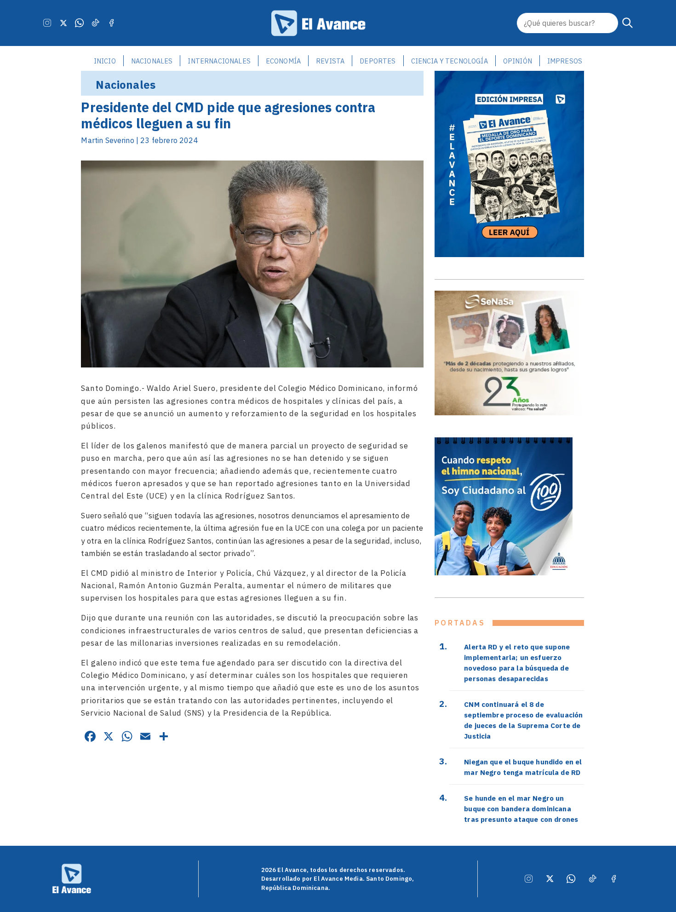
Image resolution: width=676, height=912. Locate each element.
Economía (283, 61)
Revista (330, 61)
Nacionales (152, 61)
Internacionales (219, 61)
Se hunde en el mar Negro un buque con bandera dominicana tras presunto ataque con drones (521, 808)
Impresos (564, 61)
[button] (628, 23)
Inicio (105, 61)
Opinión (517, 61)
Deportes (377, 61)
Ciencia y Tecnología (449, 61)
